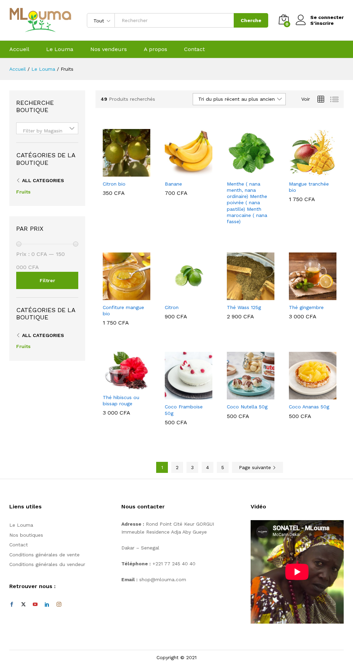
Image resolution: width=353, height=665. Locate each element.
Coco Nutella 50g (247, 406)
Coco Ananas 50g (309, 406)
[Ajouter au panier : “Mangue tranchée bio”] (305, 172)
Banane (173, 184)
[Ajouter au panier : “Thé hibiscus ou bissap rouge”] (118, 386)
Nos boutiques (26, 535)
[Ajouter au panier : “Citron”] (180, 296)
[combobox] (47, 128)
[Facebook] (12, 604)
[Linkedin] (47, 604)
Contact (194, 49)
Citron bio (114, 184)
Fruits (23, 192)
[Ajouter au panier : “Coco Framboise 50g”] (180, 395)
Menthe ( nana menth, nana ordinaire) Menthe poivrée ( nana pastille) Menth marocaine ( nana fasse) (247, 202)
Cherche (251, 20)
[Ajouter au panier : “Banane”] (180, 172)
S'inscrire (322, 23)
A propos (155, 49)
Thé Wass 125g (244, 307)
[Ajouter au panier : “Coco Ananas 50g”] (305, 395)
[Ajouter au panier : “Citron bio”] (118, 172)
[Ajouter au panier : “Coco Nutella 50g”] (243, 395)
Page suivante (256, 467)
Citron (172, 307)
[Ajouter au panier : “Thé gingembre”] (305, 296)
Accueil (19, 49)
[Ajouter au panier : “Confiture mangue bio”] (118, 296)
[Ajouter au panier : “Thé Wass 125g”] (243, 296)
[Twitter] (23, 604)
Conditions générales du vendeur (47, 564)
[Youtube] (35, 604)
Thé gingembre (306, 307)
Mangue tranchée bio (309, 187)
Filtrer (47, 280)
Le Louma (59, 49)
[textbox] (47, 130)
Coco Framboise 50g (184, 410)
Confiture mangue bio (123, 310)
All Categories (43, 180)
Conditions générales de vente (44, 554)
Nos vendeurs (108, 49)
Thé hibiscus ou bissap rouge (121, 400)
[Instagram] (59, 604)
